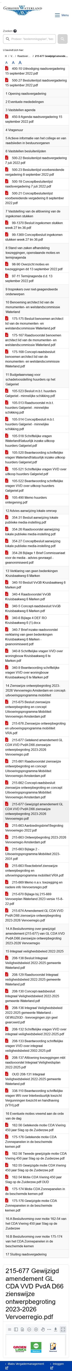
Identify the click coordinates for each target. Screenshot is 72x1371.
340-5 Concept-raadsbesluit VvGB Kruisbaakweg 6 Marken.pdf (33, 608)
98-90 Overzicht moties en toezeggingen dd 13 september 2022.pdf (33, 267)
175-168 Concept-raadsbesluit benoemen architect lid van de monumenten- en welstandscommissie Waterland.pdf (32, 359)
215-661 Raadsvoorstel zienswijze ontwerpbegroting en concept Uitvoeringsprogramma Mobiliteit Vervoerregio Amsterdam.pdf (33, 769)
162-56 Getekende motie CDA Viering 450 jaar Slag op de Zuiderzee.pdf (35, 1128)
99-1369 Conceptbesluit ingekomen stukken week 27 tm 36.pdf (34, 237)
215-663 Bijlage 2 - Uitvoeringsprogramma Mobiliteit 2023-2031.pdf (32, 854)
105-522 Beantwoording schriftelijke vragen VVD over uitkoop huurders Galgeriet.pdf (34, 485)
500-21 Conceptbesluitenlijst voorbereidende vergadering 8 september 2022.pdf (34, 198)
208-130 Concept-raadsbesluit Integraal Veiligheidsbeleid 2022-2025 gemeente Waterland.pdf (32, 996)
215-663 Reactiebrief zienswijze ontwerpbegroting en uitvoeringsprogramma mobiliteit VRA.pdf (34, 870)
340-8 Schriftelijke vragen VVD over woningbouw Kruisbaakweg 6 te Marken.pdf (34, 655)
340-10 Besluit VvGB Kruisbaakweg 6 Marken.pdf (35, 585)
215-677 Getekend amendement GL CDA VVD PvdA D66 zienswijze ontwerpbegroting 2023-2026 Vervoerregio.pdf (34, 747)
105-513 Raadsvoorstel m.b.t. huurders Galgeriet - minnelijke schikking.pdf (29, 407)
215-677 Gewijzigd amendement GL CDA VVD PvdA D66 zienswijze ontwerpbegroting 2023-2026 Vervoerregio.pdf (34, 811)
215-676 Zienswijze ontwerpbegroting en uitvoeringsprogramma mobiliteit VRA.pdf (35, 728)
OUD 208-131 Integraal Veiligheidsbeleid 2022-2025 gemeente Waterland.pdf (33, 1079)
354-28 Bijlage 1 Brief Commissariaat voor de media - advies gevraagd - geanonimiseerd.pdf (35, 557)
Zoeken (8, 31)
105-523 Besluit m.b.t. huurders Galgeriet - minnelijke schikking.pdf (30, 393)
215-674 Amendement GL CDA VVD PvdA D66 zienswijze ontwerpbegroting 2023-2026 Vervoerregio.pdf (34, 915)
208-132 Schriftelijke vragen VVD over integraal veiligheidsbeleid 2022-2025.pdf (35, 1032)
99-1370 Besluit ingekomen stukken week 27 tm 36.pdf (34, 225)
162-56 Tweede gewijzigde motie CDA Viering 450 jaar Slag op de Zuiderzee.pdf (36, 1156)
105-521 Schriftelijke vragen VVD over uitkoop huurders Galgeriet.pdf (35, 472)
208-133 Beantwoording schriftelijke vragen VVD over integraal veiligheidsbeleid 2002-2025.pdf (34, 1045)
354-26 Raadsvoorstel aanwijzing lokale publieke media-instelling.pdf (32, 532)
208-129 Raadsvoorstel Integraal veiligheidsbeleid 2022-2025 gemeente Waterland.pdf (33, 979)
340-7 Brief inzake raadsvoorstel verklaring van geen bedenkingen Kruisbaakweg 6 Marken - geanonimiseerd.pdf (31, 637)
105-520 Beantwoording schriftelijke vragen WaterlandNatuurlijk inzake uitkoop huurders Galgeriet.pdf (35, 457)
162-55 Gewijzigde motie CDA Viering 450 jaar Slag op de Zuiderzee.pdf (35, 1168)
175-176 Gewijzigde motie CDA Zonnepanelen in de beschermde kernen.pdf (31, 1205)
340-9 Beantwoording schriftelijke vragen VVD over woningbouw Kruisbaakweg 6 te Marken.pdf (32, 672)
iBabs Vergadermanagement (25, 1363)
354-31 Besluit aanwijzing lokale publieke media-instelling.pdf (31, 520)
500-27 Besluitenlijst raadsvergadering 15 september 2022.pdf (36, 83)
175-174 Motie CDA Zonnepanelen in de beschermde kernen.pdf (35, 1191)
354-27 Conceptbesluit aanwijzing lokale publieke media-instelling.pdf (32, 543)
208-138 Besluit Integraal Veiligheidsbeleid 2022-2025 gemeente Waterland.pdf (33, 962)
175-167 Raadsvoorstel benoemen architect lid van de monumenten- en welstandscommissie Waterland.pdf (33, 340)
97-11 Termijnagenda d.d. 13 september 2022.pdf (28, 278)
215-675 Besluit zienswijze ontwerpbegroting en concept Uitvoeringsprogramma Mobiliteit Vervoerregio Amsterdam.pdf (28, 709)
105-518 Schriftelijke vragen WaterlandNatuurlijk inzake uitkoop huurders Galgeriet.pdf (30, 440)
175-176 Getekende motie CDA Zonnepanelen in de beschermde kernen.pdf (31, 1141)
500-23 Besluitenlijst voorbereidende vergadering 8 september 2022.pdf (34, 172)
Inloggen (58, 1363)
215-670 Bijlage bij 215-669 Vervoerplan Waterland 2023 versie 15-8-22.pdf (34, 898)
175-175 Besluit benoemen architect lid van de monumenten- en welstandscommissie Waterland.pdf (34, 323)
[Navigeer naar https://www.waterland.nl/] (22, 15)
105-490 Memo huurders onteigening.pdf (26, 500)
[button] (63, 39)
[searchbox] (29, 39)
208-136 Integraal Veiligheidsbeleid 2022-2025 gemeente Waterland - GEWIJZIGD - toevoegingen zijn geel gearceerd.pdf (33, 1015)
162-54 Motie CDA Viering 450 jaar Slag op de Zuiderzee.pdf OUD (33, 1180)
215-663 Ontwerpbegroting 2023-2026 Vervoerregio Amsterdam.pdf (35, 840)
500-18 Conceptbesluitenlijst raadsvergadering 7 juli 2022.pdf (29, 184)
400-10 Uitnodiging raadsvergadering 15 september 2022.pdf (35, 71)
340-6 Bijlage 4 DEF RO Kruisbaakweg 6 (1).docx (26, 620)
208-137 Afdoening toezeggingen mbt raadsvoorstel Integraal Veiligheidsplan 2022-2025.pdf (35, 1062)
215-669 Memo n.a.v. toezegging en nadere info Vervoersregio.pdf (34, 885)
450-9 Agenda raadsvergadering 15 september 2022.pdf (33, 119)
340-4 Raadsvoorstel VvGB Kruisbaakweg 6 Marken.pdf (28, 597)
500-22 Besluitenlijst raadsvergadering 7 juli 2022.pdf (36, 160)
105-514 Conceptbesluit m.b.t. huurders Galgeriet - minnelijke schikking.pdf (29, 424)
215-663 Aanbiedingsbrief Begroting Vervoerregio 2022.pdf (34, 828)
